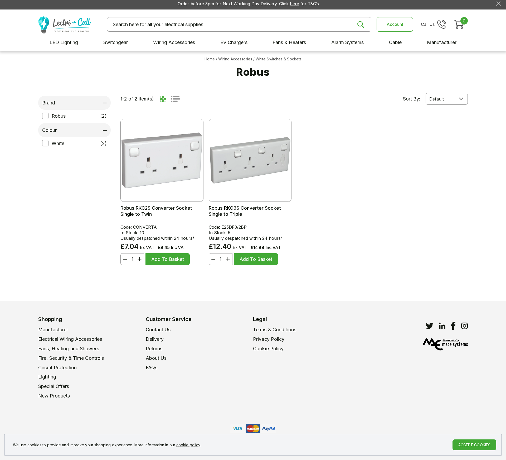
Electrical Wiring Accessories (70, 339)
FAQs (151, 367)
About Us (156, 358)
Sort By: (411, 99)
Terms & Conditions (274, 329)
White (58, 143)
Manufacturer (53, 329)
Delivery (155, 339)
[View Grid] (163, 99)
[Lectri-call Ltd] (64, 24)
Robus (59, 116)
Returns (154, 348)
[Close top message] (498, 4)
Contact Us (158, 329)
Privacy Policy (269, 339)
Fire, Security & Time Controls (71, 358)
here (294, 3)
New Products (54, 396)
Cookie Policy (268, 348)
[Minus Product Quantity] (124, 259)
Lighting (47, 377)
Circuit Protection (57, 367)
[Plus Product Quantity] (141, 259)
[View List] (175, 99)
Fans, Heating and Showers (68, 348)
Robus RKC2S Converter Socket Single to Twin (156, 211)
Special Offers (53, 386)
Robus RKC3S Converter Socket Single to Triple (245, 211)
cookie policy (188, 445)
